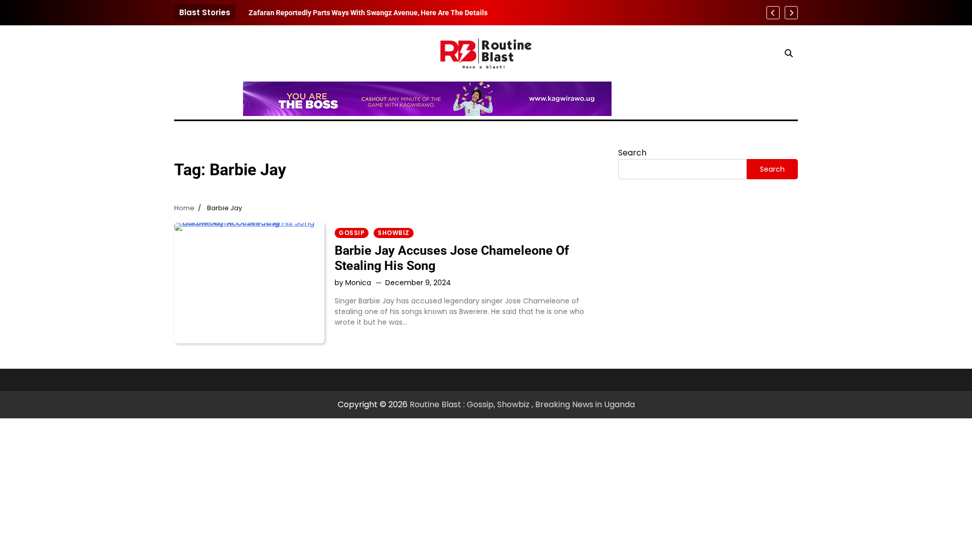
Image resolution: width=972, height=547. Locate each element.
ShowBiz (394, 233)
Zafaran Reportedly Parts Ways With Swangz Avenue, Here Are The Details (368, 13)
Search (632, 153)
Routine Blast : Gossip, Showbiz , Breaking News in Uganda (522, 404)
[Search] (789, 53)
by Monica (353, 283)
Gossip (351, 233)
